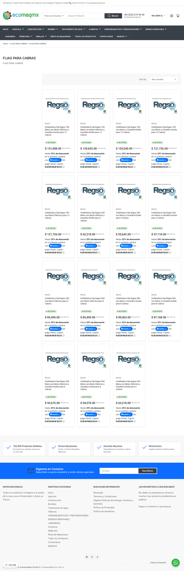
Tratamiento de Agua (72, 29)
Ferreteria (24, 36)
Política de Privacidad (103, 507)
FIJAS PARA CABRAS (18, 44)
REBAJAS (40, 36)
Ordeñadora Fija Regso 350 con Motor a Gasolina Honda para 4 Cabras (164, 215)
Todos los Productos (85, 36)
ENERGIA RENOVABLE (154, 29)
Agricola (16, 29)
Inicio (5, 29)
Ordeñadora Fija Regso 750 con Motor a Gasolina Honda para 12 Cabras (164, 129)
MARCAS (120, 36)
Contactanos (106, 36)
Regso (47, 124)
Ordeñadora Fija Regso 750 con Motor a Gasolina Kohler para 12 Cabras (128, 129)
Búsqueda (98, 492)
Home (5, 44)
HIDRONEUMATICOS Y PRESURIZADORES (121, 29)
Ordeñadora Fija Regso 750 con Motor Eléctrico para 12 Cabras (57, 215)
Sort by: (143, 79)
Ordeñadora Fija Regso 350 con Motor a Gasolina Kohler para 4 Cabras (128, 215)
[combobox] (94, 16)
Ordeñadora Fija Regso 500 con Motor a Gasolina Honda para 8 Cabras (128, 301)
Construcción (35, 29)
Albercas (93, 29)
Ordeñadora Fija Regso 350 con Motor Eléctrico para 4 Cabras (57, 301)
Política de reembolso (104, 511)
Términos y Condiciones (105, 496)
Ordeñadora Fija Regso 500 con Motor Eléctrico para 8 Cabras (92, 301)
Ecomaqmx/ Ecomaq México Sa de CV (25, 567)
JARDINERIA (10, 36)
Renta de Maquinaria (60, 36)
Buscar (115, 16)
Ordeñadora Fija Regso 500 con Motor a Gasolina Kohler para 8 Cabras (164, 301)
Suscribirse (147, 471)
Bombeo (51, 29)
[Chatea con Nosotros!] (176, 563)
